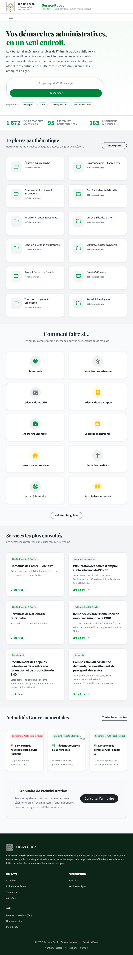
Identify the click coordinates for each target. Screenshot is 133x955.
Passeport (28, 104)
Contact (84, 948)
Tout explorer (114, 145)
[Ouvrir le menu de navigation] (11, 17)
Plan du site (12, 927)
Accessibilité (71, 948)
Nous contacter (14, 921)
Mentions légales (53, 948)
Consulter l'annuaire (99, 798)
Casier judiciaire (59, 104)
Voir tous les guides (66, 515)
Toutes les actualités (114, 717)
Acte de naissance (82, 104)
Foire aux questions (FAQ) (19, 915)
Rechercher (56, 93)
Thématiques (13, 892)
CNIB (42, 104)
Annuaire (73, 880)
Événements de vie (16, 886)
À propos (11, 898)
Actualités (11, 880)
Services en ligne (77, 886)
